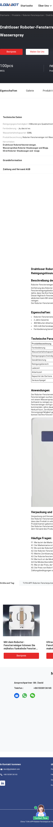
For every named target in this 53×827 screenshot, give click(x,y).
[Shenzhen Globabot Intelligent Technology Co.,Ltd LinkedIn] (2, 783)
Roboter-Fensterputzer (33, 15)
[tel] (40, 695)
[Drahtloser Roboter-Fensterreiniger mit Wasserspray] (21, 620)
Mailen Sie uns (37, 51)
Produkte (16, 15)
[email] (16, 695)
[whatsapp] (24, 695)
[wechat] (32, 695)
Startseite (4, 15)
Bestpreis (11, 51)
